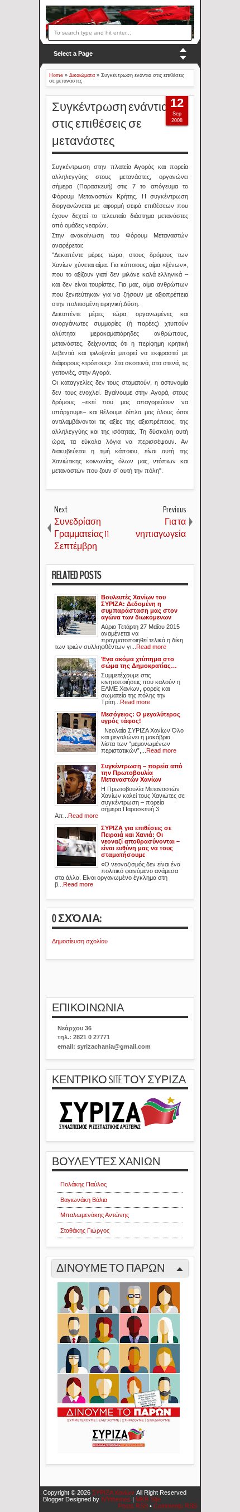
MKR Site (148, 1499)
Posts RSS (133, 1506)
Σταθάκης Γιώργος (84, 1230)
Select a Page (73, 53)
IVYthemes (116, 1499)
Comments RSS (175, 1506)
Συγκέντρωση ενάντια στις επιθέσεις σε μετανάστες (110, 124)
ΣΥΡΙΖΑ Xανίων (113, 1492)
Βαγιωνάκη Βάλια (83, 1199)
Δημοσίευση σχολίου (80, 941)
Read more (151, 646)
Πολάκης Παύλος (83, 1184)
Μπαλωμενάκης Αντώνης (94, 1214)
